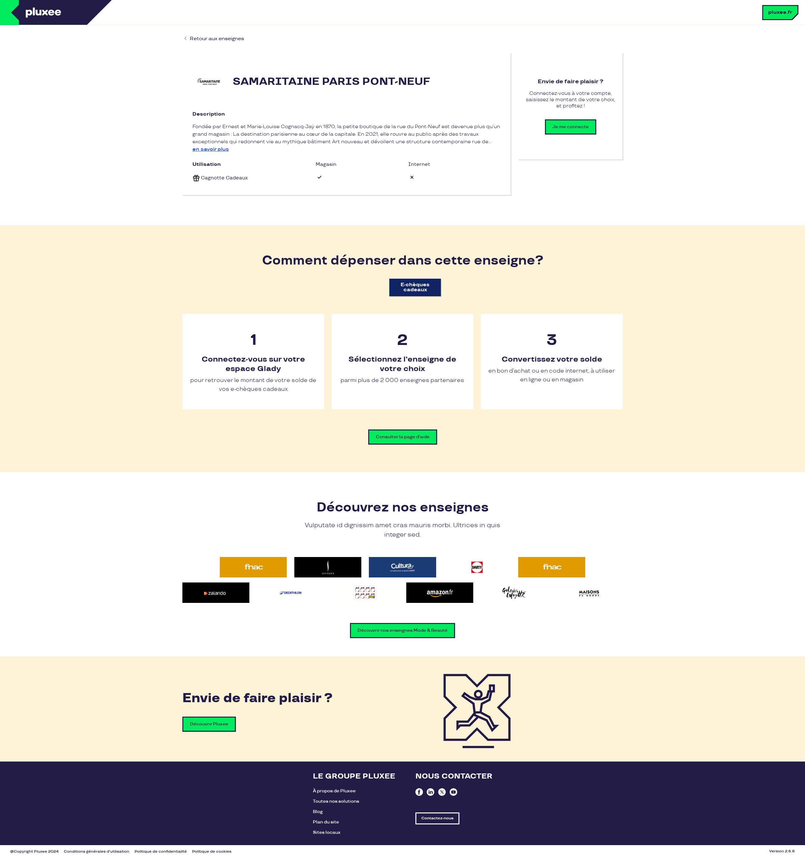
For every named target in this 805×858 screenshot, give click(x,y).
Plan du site (326, 822)
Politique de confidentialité (161, 851)
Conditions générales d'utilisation (96, 851)
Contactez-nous (437, 818)
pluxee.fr (780, 12)
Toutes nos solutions (336, 801)
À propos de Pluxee (334, 791)
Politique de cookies (211, 851)
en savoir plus (210, 149)
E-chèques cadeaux (415, 287)
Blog (318, 811)
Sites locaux (327, 832)
